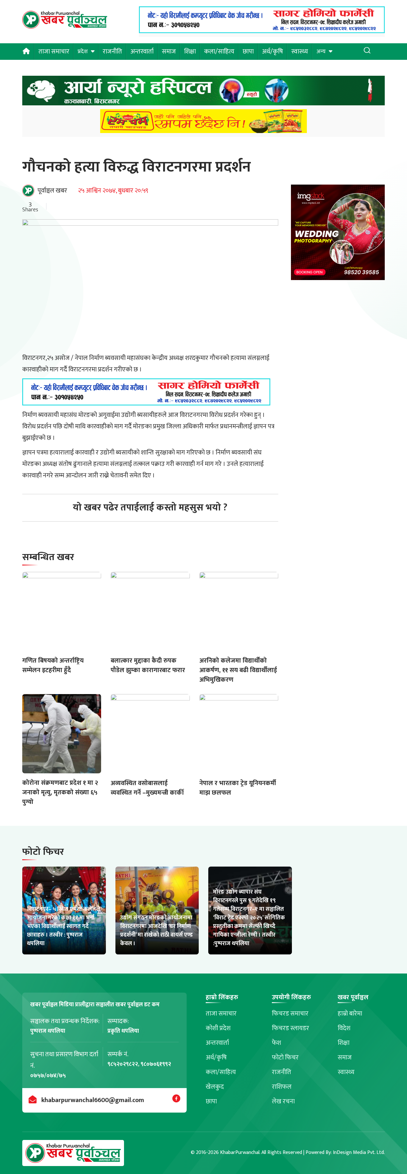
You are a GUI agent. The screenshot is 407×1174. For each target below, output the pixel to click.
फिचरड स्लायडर (290, 1028)
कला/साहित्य (219, 51)
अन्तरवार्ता (142, 51)
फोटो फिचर (285, 1057)
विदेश (344, 1028)
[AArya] (203, 92)
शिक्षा (190, 51)
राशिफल (282, 1086)
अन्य (321, 51)
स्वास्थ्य (299, 51)
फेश (276, 1042)
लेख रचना (283, 1101)
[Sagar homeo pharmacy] (262, 31)
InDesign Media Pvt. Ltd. (359, 1152)
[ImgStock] (338, 234)
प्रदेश (83, 51)
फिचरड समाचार (290, 1013)
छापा (248, 51)
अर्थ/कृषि (272, 51)
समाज (169, 51)
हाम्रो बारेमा (350, 1013)
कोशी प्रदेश (218, 1028)
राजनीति (112, 51)
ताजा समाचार (53, 51)
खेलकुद (215, 1086)
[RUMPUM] (203, 123)
